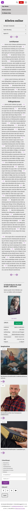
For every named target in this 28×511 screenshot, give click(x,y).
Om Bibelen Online (6, 13)
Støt (21, 2)
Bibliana (5, 472)
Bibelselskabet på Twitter (11, 490)
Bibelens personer (6, 9)
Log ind (4, 495)
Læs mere (14, 318)
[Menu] (26, 2)
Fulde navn (5, 478)
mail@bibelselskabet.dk (17, 506)
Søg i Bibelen (5, 6)
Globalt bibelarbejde (8, 468)
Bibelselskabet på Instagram (7, 490)
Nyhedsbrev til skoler (8, 470)
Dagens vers (6, 464)
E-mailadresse (6, 474)
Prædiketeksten (7, 466)
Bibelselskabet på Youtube (15, 490)
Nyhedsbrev (6, 463)
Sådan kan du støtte (20, 508)
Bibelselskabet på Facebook (3, 490)
